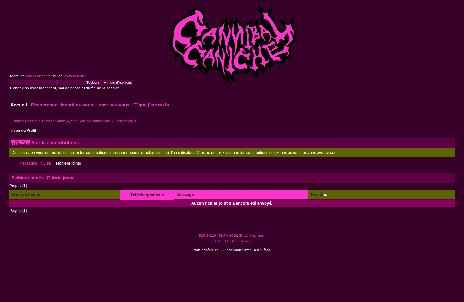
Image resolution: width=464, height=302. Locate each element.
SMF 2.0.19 (207, 235)
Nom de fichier (26, 194)
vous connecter (39, 76)
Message (185, 194)
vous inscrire (75, 76)
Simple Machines (251, 235)
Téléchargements (147, 194)
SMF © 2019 (228, 235)
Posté (317, 194)
